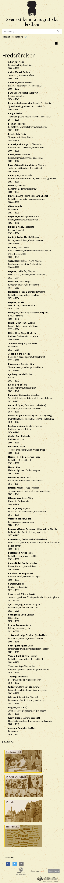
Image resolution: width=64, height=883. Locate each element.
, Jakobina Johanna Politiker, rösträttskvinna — (25, 429)
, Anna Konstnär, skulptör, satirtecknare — (23, 284)
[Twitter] (15, 864)
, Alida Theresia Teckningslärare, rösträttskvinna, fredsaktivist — (29, 491)
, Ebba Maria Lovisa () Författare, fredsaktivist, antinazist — (27, 408)
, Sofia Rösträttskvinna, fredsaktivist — (22, 388)
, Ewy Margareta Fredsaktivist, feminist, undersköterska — (26, 274)
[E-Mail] (21, 864)
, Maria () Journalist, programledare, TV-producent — (27, 710)
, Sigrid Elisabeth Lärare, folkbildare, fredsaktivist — (23, 219)
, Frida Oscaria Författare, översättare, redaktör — (26, 295)
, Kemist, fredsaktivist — (18, 587)
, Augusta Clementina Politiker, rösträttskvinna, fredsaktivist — (26, 147)
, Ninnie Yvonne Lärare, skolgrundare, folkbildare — (23, 326)
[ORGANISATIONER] (23, 798)
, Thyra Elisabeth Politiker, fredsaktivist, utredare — (23, 336)
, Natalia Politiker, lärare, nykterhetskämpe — (24, 576)
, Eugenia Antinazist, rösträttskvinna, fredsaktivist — (27, 511)
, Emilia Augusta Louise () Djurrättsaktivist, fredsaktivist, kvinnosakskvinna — (31, 418)
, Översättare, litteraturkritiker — (22, 305)
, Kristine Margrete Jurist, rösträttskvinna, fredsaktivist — (27, 168)
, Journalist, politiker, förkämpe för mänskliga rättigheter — (34, 597)
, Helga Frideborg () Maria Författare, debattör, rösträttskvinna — (27, 638)
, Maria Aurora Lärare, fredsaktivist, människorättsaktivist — (28, 690)
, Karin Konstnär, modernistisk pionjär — (22, 188)
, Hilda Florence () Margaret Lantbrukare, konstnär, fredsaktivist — (25, 264)
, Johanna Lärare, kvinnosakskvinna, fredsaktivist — (26, 157)
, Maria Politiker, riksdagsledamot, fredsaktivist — (26, 357)
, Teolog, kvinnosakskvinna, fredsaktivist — (26, 449)
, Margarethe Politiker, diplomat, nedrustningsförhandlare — (28, 669)
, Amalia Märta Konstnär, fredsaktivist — (20, 501)
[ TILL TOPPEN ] (8, 742)
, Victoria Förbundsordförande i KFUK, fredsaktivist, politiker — (32, 178)
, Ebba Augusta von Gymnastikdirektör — (23, 96)
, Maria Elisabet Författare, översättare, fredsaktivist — (25, 659)
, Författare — (15, 209)
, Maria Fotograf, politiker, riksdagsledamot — (24, 679)
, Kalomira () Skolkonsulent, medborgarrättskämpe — (25, 367)
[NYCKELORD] (23, 848)
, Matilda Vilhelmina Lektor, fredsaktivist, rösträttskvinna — (25, 240)
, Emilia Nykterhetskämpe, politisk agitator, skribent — (28, 648)
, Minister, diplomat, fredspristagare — (24, 470)
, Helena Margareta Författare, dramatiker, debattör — (25, 607)
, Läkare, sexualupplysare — (19, 628)
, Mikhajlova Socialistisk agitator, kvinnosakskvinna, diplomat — (30, 398)
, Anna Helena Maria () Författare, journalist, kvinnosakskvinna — (28, 199)
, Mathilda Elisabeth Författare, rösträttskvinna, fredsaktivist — (27, 700)
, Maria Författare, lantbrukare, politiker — (23, 556)
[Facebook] (8, 864)
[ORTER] (23, 823)
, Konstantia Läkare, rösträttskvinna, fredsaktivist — (25, 480)
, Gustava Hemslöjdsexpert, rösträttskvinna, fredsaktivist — (30, 721)
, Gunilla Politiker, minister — (19, 439)
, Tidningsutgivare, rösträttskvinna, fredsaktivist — (30, 116)
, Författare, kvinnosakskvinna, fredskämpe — (27, 127)
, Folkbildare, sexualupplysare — (21, 521)
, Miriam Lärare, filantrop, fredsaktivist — (22, 566)
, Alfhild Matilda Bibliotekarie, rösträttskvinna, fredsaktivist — (32, 532)
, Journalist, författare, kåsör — (21, 75)
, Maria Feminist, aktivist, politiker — (20, 65)
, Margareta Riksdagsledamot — (21, 230)
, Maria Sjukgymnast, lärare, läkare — (20, 137)
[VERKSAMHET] (23, 773)
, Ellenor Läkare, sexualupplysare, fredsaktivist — (25, 85)
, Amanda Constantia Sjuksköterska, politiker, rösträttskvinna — (29, 106)
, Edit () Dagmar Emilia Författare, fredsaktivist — (24, 460)
